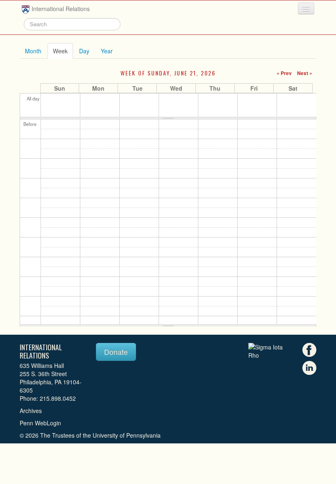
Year (107, 51)
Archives (31, 410)
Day (84, 51)
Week (63, 51)
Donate (116, 352)
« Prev (284, 73)
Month (33, 51)
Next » (304, 73)
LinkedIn (309, 368)
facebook (309, 350)
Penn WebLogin (40, 423)
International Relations (61, 9)
